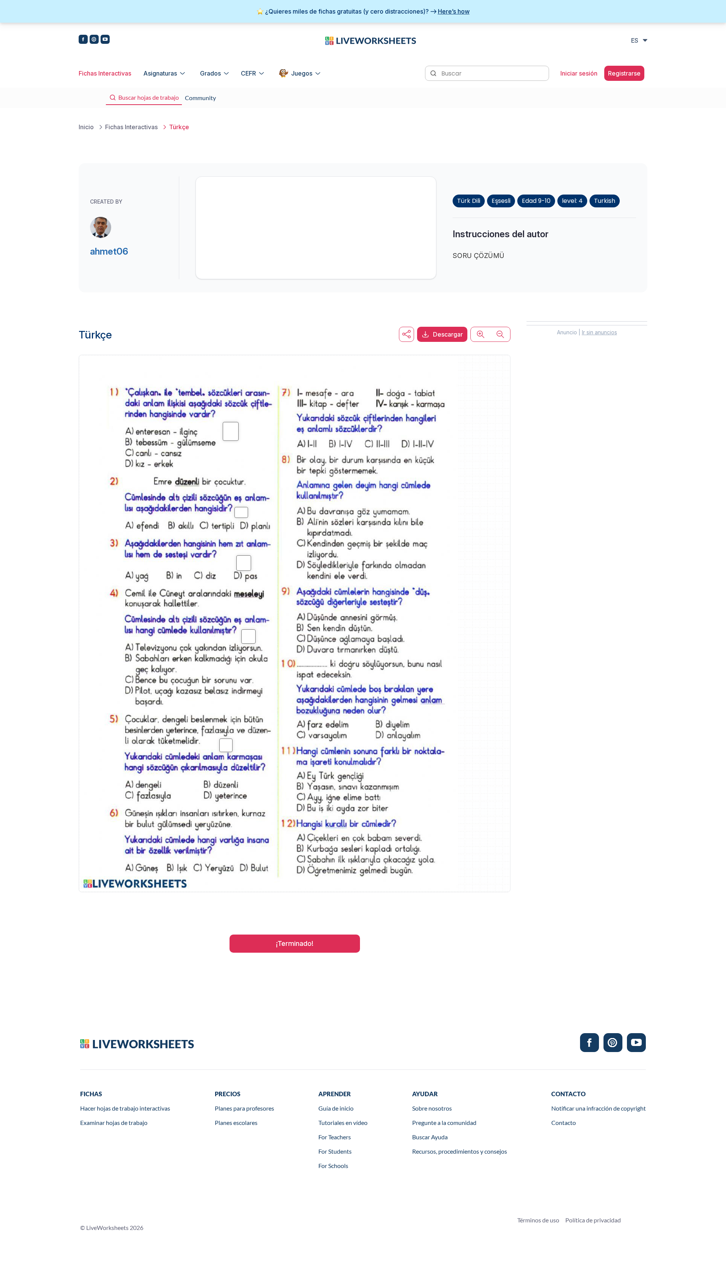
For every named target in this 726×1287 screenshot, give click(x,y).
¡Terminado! (294, 943)
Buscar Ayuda (430, 1136)
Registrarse (624, 73)
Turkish (604, 200)
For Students (335, 1151)
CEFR (248, 73)
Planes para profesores (244, 1108)
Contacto (563, 1122)
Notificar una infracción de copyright (598, 1108)
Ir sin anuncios (599, 332)
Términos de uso (538, 1220)
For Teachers (334, 1136)
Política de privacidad (593, 1220)
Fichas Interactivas (105, 73)
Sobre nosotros (432, 1108)
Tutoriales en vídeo (343, 1122)
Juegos (301, 73)
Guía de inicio (336, 1108)
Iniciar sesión (578, 73)
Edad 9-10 (536, 200)
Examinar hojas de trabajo (113, 1122)
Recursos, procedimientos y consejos (459, 1151)
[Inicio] (370, 40)
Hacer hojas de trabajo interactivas (125, 1108)
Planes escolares (236, 1122)
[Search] (434, 73)
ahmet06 (109, 251)
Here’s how (454, 11)
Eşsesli (501, 200)
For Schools (333, 1165)
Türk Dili (468, 200)
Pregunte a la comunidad (444, 1122)
